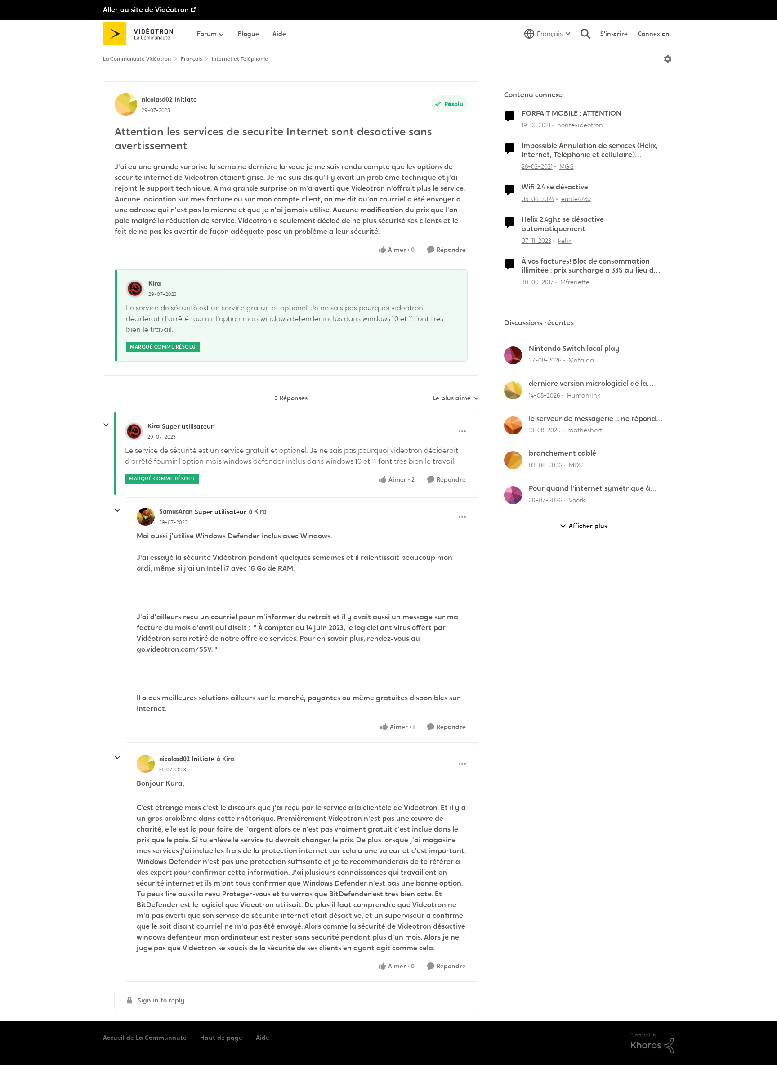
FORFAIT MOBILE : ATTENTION (571, 113)
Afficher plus (588, 526)
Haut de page (221, 1038)
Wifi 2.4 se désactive (555, 187)
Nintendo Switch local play (574, 348)
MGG (566, 166)
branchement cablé (562, 453)
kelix (565, 241)
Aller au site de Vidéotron (146, 9)
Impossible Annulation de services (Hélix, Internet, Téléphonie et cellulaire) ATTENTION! (590, 150)
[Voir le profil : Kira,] (135, 289)
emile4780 (576, 199)
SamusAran (175, 511)
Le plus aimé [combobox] (456, 398)
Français (191, 59)
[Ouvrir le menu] (667, 59)
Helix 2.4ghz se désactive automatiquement (563, 224)
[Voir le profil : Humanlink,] (513, 390)
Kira (154, 283)
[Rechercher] (585, 33)
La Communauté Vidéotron (137, 59)
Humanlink (583, 395)
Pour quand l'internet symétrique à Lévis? (589, 488)
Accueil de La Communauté (145, 1038)
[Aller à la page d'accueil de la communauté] (141, 33)
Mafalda (581, 360)
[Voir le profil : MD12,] (513, 460)
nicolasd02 (157, 99)
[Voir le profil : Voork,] (513, 495)
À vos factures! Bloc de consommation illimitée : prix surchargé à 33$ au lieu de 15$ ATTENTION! (590, 266)
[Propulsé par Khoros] (652, 1043)
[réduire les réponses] (106, 425)
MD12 (576, 465)
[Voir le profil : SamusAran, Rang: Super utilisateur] (146, 517)
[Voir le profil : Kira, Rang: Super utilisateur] (134, 431)
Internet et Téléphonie (240, 59)
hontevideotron (580, 125)
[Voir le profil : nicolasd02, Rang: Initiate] (126, 104)
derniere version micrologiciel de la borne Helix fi (588, 384)
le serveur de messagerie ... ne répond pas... (592, 419)
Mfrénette (574, 282)
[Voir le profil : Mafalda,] (513, 355)
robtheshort (584, 430)
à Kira (257, 511)
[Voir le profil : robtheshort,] (513, 425)
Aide (262, 1038)
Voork (577, 500)
